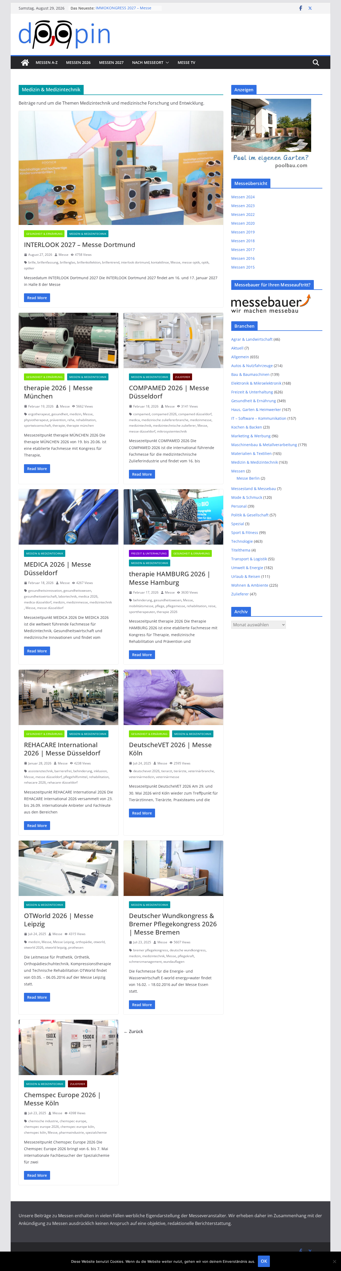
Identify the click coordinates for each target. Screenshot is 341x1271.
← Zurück (133, 1031)
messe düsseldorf (142, 431)
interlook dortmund (135, 262)
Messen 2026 (78, 62)
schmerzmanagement (145, 961)
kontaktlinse (160, 262)
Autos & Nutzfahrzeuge (252, 365)
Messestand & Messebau (253, 488)
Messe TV (186, 62)
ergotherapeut (39, 414)
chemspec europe (73, 1121)
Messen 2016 (243, 258)
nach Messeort (147, 62)
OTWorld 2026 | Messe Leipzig (59, 919)
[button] (166, 62)
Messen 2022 (243, 214)
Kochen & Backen (246, 427)
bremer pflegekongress (150, 950)
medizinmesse (201, 420)
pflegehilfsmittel (75, 777)
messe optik (191, 262)
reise (212, 606)
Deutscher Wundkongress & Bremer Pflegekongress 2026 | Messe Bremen (173, 923)
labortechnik (67, 596)
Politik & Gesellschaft (250, 514)
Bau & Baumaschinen (250, 374)
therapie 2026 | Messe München (58, 391)
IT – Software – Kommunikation (258, 418)
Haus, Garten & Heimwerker (256, 409)
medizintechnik (140, 425)
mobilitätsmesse (141, 606)
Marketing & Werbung (251, 435)
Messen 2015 (243, 267)
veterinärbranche (201, 771)
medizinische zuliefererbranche (164, 420)
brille (32, 262)
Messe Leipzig (63, 942)
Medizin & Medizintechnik (87, 234)
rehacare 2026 (35, 782)
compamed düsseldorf (195, 414)
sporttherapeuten (142, 612)
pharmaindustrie (71, 1132)
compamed (141, 414)
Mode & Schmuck (246, 497)
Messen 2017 (243, 249)
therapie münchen (80, 425)
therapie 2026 (167, 612)
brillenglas (67, 262)
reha (70, 420)
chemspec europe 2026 (41, 1126)
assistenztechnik (40, 771)
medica (134, 420)
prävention (58, 420)
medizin (75, 414)
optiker (29, 268)
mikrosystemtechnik (172, 431)
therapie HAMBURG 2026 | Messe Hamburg (169, 577)
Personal (239, 506)
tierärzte (180, 771)
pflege (159, 606)
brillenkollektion (88, 262)
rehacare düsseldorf (62, 782)
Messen (238, 471)
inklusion (100, 771)
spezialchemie (96, 1132)
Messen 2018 (243, 240)
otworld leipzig (56, 947)
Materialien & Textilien (251, 453)
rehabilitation (86, 420)
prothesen (75, 947)
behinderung (142, 600)
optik (205, 262)
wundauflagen (173, 961)
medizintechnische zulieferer (174, 425)
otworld (99, 942)
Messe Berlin (248, 478)
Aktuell (237, 348)
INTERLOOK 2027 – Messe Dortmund (79, 244)
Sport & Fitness (244, 532)
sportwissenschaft (37, 425)
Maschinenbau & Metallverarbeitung (264, 444)
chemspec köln (35, 1132)
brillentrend (110, 262)
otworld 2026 (33, 947)
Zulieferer (182, 377)
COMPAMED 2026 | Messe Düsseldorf (169, 391)
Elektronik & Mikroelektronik (256, 383)
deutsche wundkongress (188, 950)
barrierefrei (63, 771)
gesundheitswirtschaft (40, 596)
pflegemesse (175, 606)
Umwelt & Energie (247, 567)
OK (264, 1261)
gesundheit (59, 414)
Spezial (237, 523)
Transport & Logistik (249, 558)
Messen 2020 (243, 223)
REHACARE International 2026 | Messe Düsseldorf (62, 748)
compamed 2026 (164, 414)
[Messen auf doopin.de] (25, 62)
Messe (63, 254)
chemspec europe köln (77, 1126)
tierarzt (166, 771)
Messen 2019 (243, 232)
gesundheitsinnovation (45, 590)
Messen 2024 (243, 196)
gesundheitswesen (77, 590)
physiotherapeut (36, 420)
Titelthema (240, 550)
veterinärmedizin (141, 777)
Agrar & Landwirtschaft (252, 339)
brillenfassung (47, 262)
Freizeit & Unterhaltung (149, 553)
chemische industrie (43, 1121)
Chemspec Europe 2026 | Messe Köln (62, 1098)
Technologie (242, 541)
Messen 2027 (111, 62)
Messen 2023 (243, 205)
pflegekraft (186, 956)
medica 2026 (88, 596)
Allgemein (240, 356)
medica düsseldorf (37, 602)
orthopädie (84, 942)
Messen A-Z (47, 62)
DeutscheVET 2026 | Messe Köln (170, 748)
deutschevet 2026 (146, 771)
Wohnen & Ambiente (249, 585)
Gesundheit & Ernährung (44, 234)
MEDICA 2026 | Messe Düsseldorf (57, 568)
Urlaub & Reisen (245, 576)
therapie (58, 425)
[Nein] (334, 1261)
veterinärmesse (167, 777)
